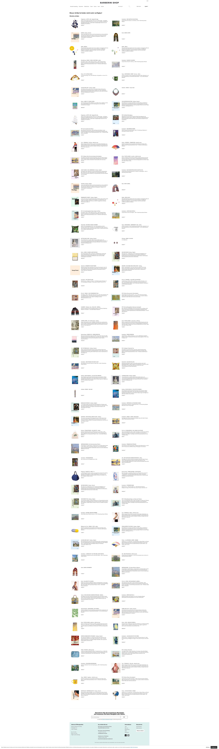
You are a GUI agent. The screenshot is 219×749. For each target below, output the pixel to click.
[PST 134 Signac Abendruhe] (116, 654)
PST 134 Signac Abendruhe (127, 649)
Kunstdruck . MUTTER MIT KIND (87, 279)
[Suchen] (129, 6)
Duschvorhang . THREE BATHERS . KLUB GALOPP (131, 471)
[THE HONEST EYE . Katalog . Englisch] (75, 503)
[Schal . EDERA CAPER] (116, 37)
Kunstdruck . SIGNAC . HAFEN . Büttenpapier (130, 416)
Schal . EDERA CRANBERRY (86, 567)
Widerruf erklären (140, 730)
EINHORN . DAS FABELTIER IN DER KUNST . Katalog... (132, 265)
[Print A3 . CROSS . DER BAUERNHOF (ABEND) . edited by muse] (116, 586)
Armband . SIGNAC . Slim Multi (86, 389)
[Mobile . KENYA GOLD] (116, 202)
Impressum (127, 732)
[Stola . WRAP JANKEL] (116, 188)
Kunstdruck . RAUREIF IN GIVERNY (128, 60)
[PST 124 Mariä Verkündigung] (116, 119)
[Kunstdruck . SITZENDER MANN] (116, 490)
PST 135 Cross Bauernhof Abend (87, 128)
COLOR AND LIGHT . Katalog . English (88, 87)
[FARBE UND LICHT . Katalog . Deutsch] (116, 613)
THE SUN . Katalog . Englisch (86, 183)
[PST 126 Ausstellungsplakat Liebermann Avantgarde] (116, 311)
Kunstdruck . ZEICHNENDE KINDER (128, 128)
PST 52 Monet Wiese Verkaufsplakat (128, 677)
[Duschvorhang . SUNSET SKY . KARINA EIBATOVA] (75, 339)
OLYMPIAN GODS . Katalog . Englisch (129, 375)
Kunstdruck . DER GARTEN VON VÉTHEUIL (130, 19)
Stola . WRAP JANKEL (126, 183)
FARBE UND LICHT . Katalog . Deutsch (129, 608)
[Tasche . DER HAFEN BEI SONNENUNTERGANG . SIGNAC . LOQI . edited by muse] (75, 599)
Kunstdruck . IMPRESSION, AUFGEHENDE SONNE (131, 403)
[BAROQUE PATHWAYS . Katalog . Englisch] (75, 407)
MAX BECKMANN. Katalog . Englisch (128, 252)
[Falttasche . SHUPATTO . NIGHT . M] (75, 476)
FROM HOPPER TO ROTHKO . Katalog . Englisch (131, 526)
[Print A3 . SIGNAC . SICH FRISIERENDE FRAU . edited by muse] (75, 298)
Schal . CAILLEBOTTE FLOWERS (87, 581)
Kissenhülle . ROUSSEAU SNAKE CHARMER (89, 224)
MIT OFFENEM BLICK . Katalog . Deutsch (89, 348)
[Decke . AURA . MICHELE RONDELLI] (116, 627)
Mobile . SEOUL (125, 46)
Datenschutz (127, 729)
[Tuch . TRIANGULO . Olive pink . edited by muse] (116, 668)
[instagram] (128, 735)
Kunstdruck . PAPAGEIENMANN (87, 457)
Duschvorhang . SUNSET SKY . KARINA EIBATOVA (90, 334)
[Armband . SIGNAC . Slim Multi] (75, 394)
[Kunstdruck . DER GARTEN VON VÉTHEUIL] (116, 23)
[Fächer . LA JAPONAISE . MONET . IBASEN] (116, 544)
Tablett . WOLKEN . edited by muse (87, 649)
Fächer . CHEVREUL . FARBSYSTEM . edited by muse (131, 142)
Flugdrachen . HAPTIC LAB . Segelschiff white (89, 115)
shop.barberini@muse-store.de (103, 727)
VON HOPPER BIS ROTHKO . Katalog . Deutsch (131, 101)
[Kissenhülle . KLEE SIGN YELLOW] (116, 366)
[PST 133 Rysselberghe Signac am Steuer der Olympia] (116, 503)
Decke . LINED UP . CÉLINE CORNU (88, 101)
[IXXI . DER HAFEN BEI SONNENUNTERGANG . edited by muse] (116, 462)
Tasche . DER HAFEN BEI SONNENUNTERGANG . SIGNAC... (92, 594)
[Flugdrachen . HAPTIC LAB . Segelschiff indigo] (75, 23)
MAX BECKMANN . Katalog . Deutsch (88, 485)
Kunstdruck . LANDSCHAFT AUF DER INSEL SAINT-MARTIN (92, 553)
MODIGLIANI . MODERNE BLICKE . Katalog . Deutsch (91, 690)
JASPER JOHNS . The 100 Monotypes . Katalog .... (90, 320)
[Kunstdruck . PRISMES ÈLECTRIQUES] (116, 448)
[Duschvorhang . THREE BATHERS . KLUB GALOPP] (116, 476)
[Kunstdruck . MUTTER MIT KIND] (75, 284)
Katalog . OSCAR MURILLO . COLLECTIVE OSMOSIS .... (91, 375)
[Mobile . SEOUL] (116, 51)
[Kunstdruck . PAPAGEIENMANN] (75, 462)
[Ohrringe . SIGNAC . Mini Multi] (116, 243)
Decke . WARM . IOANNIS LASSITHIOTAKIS (89, 252)
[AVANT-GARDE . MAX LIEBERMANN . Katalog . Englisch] (75, 174)
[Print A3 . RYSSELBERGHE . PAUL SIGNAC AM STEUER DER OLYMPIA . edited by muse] (116, 435)
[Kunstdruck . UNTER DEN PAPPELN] (116, 215)
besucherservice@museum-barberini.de (105, 738)
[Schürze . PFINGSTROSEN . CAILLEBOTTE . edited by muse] (75, 435)
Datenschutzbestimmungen (107, 719)
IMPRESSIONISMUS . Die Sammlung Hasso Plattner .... (91, 444)
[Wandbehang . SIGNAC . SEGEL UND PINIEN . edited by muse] (75, 65)
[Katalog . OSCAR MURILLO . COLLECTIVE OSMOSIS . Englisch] (75, 380)
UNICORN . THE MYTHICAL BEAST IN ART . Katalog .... (91, 416)
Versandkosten (139, 726)
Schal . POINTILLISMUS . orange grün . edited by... (131, 320)
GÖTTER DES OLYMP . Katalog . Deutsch (88, 238)
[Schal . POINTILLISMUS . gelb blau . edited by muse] (75, 627)
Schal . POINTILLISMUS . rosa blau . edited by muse (131, 156)
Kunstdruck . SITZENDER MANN (128, 485)
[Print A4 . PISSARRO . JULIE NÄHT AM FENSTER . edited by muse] (116, 284)
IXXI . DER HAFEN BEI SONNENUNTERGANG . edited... (132, 457)
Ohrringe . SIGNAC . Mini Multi (127, 238)
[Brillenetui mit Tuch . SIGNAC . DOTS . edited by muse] (75, 531)
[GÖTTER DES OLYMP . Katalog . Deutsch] (75, 243)
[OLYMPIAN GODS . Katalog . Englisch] (116, 380)
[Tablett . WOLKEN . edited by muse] (75, 654)
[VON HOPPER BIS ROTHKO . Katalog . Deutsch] (116, 106)
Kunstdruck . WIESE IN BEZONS (128, 334)
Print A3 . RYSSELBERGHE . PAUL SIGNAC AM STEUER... (132, 430)
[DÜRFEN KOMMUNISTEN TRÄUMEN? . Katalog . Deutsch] (75, 640)
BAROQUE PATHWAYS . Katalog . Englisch (89, 403)
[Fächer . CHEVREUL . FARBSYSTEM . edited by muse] (116, 147)
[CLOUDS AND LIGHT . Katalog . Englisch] (75, 544)
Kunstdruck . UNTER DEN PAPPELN (128, 211)
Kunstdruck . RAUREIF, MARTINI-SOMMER (89, 512)
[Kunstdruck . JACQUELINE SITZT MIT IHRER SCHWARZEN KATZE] (116, 640)
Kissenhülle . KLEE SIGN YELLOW (128, 361)
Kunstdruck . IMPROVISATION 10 (128, 594)
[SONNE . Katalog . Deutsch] (75, 37)
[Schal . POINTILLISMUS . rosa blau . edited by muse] (116, 161)
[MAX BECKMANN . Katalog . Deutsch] (75, 490)
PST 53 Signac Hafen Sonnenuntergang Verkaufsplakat (91, 156)
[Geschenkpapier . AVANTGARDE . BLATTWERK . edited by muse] (75, 613)
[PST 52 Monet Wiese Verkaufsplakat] (116, 681)
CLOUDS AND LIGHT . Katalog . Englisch (88, 540)
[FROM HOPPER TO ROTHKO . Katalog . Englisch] (116, 531)
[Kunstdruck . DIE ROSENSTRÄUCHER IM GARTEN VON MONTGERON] (116, 174)
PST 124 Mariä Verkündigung (127, 115)
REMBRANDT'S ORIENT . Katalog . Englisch (89, 197)
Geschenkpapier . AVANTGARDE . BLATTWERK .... (90, 608)
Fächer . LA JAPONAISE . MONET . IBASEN (130, 540)
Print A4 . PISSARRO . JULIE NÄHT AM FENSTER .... (131, 279)
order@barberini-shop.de (102, 733)
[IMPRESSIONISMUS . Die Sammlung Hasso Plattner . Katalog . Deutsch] (75, 448)
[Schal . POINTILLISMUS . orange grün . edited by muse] (116, 325)
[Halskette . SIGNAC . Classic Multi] (116, 92)
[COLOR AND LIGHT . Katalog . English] (75, 92)
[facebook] (126, 735)
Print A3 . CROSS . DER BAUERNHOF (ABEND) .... (131, 581)
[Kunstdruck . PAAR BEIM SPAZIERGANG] (75, 668)
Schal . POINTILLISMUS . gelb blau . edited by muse (90, 622)
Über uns (126, 728)
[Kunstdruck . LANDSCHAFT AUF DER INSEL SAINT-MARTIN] (75, 558)
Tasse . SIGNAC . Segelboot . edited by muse (89, 677)
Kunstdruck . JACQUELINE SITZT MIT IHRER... (130, 636)
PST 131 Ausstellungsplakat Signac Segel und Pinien (90, 211)
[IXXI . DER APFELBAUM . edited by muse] (116, 558)
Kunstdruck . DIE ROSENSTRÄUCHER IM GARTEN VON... (132, 169)
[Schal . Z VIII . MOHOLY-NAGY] (75, 78)
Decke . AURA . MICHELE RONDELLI (129, 622)
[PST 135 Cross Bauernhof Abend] (75, 133)
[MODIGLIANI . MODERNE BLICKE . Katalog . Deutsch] (75, 695)
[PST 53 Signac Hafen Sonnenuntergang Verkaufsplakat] (75, 161)
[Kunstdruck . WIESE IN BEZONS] (116, 339)
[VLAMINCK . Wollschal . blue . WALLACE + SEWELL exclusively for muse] (75, 311)
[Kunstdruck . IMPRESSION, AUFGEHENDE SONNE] (116, 407)
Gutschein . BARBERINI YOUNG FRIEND (88, 265)
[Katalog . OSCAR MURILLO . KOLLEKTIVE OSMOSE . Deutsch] (116, 394)
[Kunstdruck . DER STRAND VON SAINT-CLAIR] (75, 366)
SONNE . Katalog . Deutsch (86, 32)
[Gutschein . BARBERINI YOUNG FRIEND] (75, 270)
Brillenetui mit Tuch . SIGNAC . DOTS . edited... (89, 526)
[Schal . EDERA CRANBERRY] (75, 572)
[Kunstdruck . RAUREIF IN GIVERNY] (116, 65)
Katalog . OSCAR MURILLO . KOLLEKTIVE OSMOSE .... (132, 389)
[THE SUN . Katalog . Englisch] (75, 188)
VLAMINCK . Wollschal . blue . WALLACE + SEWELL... (91, 307)
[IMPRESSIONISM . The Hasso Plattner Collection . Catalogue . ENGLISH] (116, 572)
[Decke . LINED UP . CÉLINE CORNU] (75, 106)
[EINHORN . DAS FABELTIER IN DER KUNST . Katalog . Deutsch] (116, 270)
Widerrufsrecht (139, 728)
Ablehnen (208, 747)
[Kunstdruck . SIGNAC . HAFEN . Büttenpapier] (116, 421)
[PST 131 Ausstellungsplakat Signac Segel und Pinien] (75, 215)
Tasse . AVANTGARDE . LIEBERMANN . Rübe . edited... (132, 224)
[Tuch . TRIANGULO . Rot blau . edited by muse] (75, 147)
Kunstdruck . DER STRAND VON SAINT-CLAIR (89, 361)
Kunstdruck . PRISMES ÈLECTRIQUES (129, 444)
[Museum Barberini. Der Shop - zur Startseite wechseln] (109, 2)
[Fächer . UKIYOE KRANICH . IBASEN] (116, 695)
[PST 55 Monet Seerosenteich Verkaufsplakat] (116, 298)
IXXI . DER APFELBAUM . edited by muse (129, 553)
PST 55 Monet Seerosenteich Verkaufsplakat (130, 293)
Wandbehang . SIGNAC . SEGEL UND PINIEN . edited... (91, 60)
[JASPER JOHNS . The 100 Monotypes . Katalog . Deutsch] (75, 325)
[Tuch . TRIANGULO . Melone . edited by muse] (116, 517)
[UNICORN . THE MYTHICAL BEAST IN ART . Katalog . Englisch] (75, 421)
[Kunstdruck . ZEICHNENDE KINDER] (116, 133)
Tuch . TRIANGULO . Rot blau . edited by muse (89, 142)
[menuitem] (74, 6)
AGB (126, 730)
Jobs (126, 726)
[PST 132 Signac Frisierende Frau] (116, 352)
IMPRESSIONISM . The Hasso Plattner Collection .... (131, 567)
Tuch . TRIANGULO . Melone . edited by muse (130, 512)
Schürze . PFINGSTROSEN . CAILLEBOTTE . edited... (91, 430)
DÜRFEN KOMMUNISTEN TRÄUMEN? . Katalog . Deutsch (91, 636)
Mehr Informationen (134, 747)
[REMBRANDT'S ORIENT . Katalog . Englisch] (75, 202)
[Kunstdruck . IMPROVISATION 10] (116, 599)
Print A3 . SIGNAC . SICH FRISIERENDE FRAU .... (90, 293)
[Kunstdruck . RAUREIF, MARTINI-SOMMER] (75, 517)
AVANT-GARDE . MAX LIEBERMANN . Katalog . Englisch (91, 169)
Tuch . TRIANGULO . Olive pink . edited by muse (130, 663)
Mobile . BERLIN (84, 46)
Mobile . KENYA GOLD (126, 197)
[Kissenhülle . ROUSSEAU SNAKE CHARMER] (75, 229)
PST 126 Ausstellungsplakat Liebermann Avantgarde (131, 307)
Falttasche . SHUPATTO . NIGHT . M (87, 471)
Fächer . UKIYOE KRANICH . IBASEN (129, 690)
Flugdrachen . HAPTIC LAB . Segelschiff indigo (89, 19)
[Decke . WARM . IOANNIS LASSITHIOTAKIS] (75, 256)
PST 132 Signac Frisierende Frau (128, 348)
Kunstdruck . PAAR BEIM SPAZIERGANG (88, 663)
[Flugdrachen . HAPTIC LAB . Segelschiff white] (75, 119)
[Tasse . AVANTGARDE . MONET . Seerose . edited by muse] (116, 78)
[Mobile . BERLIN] (75, 51)
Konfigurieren (214, 747)
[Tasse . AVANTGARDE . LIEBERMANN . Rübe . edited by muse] (116, 229)
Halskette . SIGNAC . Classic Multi (128, 87)
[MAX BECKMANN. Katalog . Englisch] (116, 256)
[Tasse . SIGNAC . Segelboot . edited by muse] (75, 681)
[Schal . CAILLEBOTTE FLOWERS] (75, 586)
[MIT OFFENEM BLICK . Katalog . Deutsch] (75, 352)
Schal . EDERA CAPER (126, 32)
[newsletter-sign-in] (124, 717)
